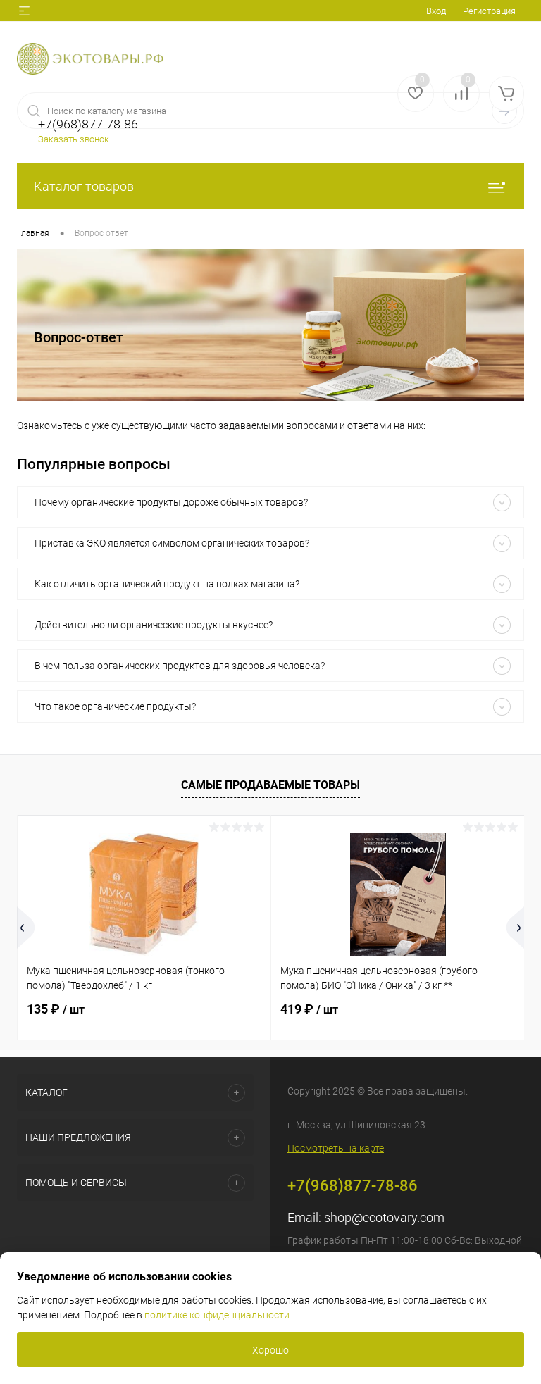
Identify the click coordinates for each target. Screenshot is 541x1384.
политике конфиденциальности (217, 1315)
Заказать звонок (73, 139)
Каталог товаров (84, 186)
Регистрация (489, 11)
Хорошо (270, 1350)
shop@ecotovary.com (384, 1217)
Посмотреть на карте (335, 1148)
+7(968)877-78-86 (352, 1185)
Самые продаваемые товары (270, 785)
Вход (436, 11)
